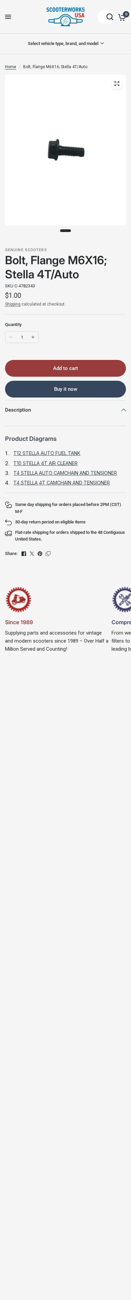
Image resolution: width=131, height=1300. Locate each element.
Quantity (13, 324)
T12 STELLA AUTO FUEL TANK (46, 453)
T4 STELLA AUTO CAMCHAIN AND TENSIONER (65, 473)
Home (10, 66)
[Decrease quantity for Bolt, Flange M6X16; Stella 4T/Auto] (10, 337)
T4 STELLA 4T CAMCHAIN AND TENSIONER (61, 482)
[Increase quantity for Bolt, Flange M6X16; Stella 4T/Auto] (33, 337)
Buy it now (65, 389)
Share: (11, 553)
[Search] (106, 17)
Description (18, 410)
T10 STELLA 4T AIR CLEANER (45, 463)
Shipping (12, 304)
